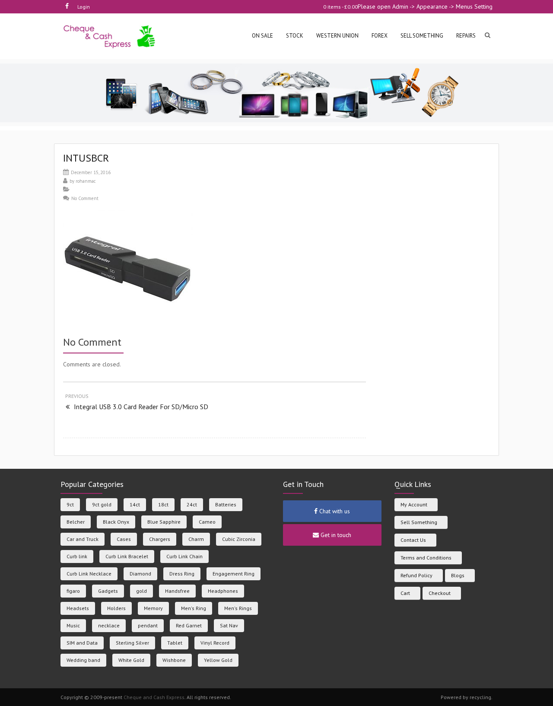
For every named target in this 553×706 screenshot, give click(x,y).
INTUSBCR (86, 158)
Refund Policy (416, 575)
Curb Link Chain (184, 556)
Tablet (174, 642)
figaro (73, 591)
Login (83, 6)
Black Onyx (116, 521)
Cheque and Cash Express (154, 697)
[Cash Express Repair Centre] (109, 36)
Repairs (466, 35)
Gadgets (108, 591)
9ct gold (101, 504)
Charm (196, 539)
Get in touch (335, 535)
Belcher (76, 521)
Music (73, 625)
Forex (380, 35)
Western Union (337, 35)
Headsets (78, 608)
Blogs (457, 575)
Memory (153, 608)
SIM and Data (82, 642)
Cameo (207, 521)
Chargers (159, 539)
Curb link (77, 556)
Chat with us (334, 511)
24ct (192, 504)
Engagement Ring (233, 573)
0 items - (340, 6)
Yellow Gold (218, 660)
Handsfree (177, 591)
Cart (405, 593)
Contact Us (413, 540)
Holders (116, 608)
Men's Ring (193, 608)
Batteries (225, 504)
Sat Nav (229, 625)
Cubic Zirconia (238, 539)
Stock (294, 35)
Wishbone (174, 660)
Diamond (140, 573)
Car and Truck (83, 539)
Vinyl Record (214, 642)
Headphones (223, 591)
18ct (163, 504)
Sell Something (418, 522)
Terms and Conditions (425, 557)
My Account (413, 504)
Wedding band (83, 660)
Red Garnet (189, 625)
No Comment (85, 198)
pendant (148, 625)
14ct (135, 504)
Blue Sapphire (164, 521)
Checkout (440, 593)
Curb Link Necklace (89, 573)
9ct (70, 504)
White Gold (131, 660)
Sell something (421, 35)
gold (141, 591)
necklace (109, 625)
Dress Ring (181, 573)
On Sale (262, 35)
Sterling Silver (132, 642)
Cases (124, 539)
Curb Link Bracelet (126, 556)
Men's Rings (238, 608)
